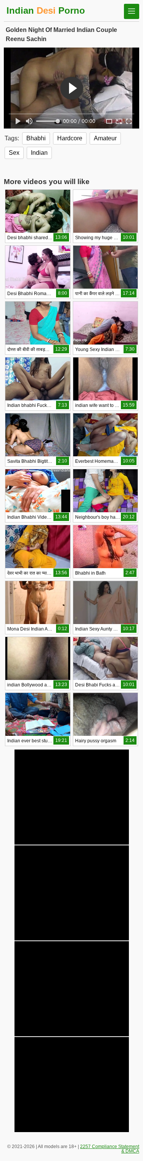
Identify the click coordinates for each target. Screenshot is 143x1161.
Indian (39, 152)
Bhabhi (36, 138)
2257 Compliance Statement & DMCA (109, 1149)
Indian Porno (45, 10)
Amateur (105, 138)
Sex (14, 152)
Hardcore (69, 138)
